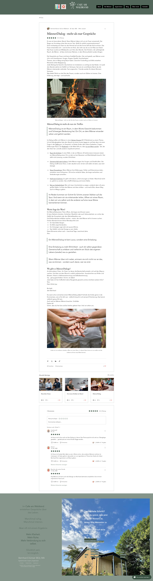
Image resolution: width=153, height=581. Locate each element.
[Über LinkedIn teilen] (55, 361)
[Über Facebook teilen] (48, 361)
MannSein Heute (46, 394)
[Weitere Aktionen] (105, 29)
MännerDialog (97, 394)
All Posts (41, 17)
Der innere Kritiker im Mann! (75, 394)
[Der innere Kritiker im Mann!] (76, 384)
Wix (34, 566)
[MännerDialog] (102, 384)
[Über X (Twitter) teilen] (51, 361)
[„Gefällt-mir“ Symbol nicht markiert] (52, 443)
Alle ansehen (110, 375)
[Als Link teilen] (59, 361)
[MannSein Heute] (50, 384)
